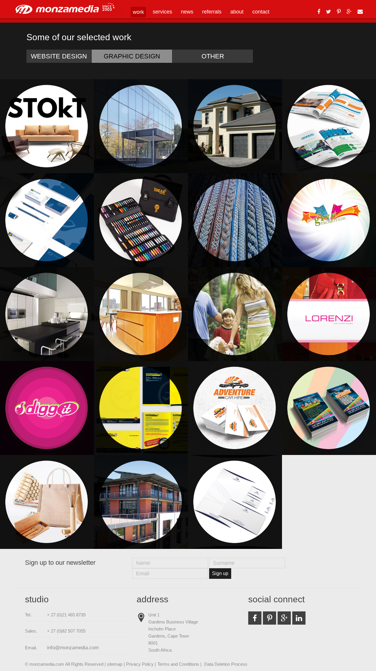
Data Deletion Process (225, 664)
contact (260, 12)
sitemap (114, 664)
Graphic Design (132, 56)
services (162, 12)
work (138, 12)
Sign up (220, 573)
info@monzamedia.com (73, 647)
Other (213, 56)
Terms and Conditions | (180, 664)
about (237, 12)
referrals (211, 12)
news (187, 12)
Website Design (59, 56)
